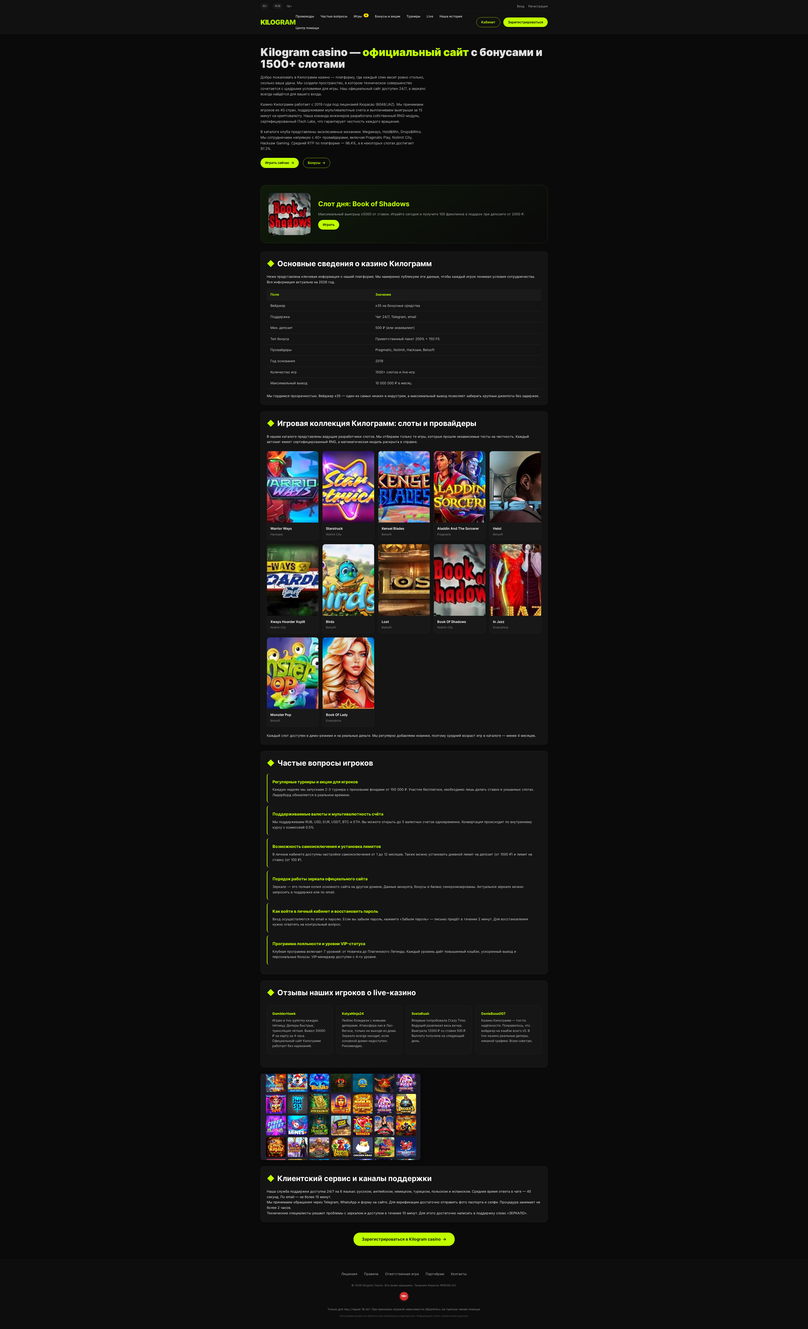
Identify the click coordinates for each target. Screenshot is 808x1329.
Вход (520, 6)
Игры (360, 16)
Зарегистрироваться (525, 22)
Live (430, 16)
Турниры (413, 16)
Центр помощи (307, 28)
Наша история (451, 16)
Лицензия (349, 1274)
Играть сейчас (277, 163)
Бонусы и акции (387, 16)
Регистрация (538, 6)
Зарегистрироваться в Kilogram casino (401, 1239)
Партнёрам (435, 1274)
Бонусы (314, 163)
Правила (371, 1274)
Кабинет (488, 22)
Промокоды (305, 16)
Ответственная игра (402, 1274)
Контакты (459, 1274)
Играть (329, 224)
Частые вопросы (333, 16)
